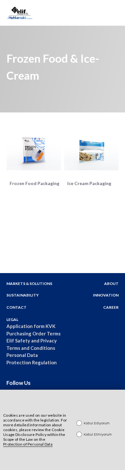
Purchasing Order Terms (33, 333)
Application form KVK (30, 326)
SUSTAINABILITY (22, 295)
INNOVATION (106, 295)
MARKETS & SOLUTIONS (29, 283)
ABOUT (111, 283)
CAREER (111, 307)
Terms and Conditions (30, 348)
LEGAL (12, 319)
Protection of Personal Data (28, 444)
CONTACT (16, 307)
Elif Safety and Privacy (31, 340)
